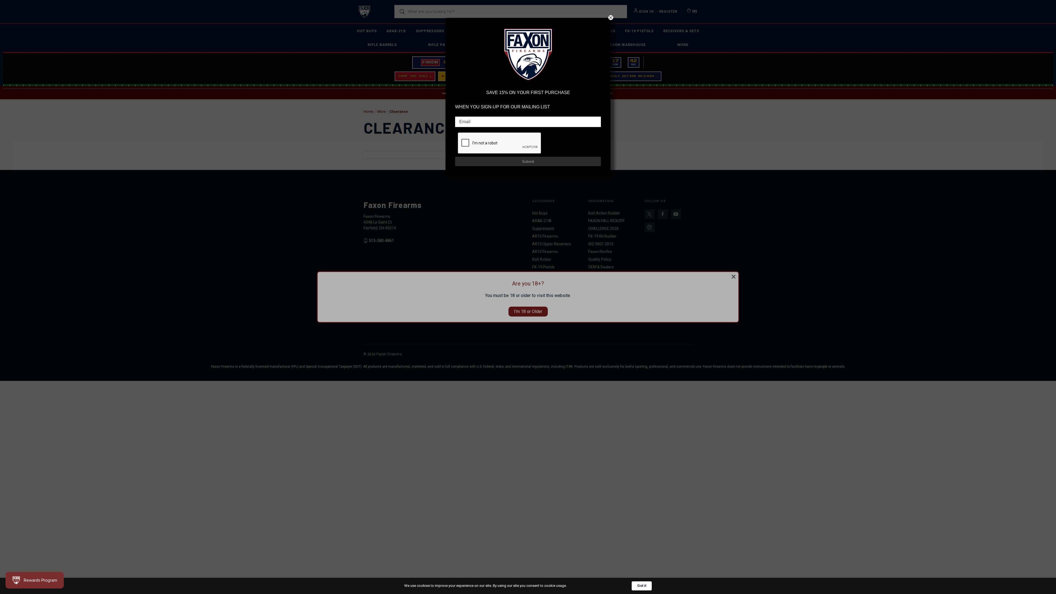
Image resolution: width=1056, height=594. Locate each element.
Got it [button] (641, 586)
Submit (528, 161)
